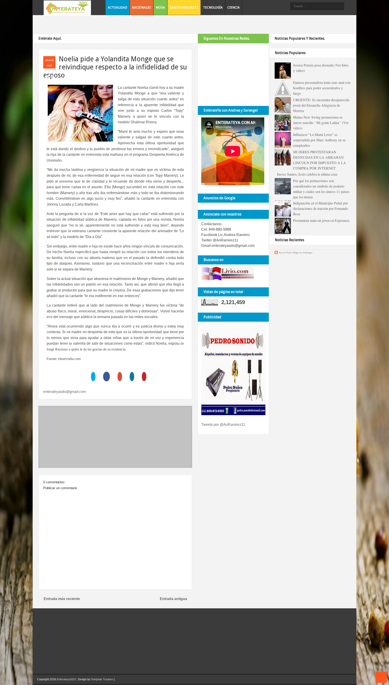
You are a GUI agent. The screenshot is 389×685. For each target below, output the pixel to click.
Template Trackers (102, 679)
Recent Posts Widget (289, 253)
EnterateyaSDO (66, 679)
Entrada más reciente (62, 599)
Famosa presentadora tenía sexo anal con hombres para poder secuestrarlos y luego (321, 88)
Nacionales (141, 7)
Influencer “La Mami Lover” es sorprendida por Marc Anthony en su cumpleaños (319, 140)
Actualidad (117, 7)
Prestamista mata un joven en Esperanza (321, 220)
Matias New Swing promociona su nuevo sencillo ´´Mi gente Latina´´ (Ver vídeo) (320, 122)
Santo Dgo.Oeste (184, 7)
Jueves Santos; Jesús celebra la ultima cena (307, 174)
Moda (160, 7)
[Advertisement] (115, 438)
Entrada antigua (173, 599)
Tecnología (213, 7)
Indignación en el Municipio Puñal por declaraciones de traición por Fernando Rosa (320, 208)
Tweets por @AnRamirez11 (223, 424)
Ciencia (233, 7)
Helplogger (307, 253)
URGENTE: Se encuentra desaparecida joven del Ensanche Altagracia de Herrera (321, 105)
